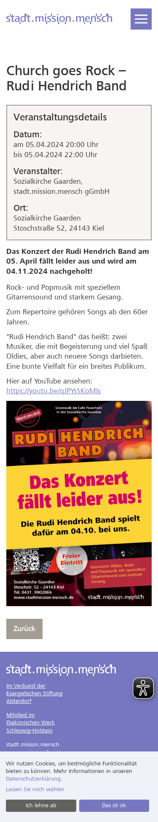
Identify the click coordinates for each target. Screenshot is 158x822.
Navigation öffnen (141, 19)
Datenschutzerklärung (33, 778)
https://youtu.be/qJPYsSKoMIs (53, 391)
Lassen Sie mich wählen (35, 789)
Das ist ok (114, 805)
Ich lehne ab (41, 805)
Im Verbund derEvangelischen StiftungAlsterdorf (34, 693)
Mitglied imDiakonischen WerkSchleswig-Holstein (30, 722)
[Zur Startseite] (59, 19)
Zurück (24, 628)
